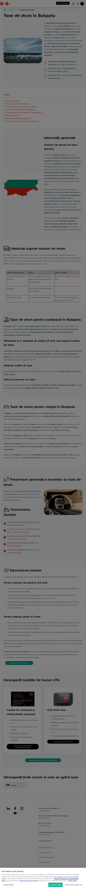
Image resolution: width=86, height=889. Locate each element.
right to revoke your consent (29, 880)
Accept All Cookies (55, 885)
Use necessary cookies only (73, 885)
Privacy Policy (72, 880)
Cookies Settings (8, 885)
